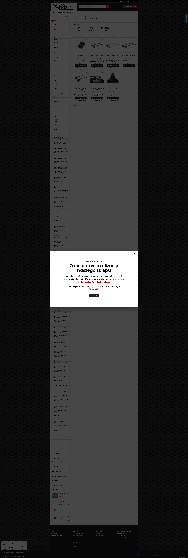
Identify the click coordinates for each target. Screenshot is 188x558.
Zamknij (94, 295)
